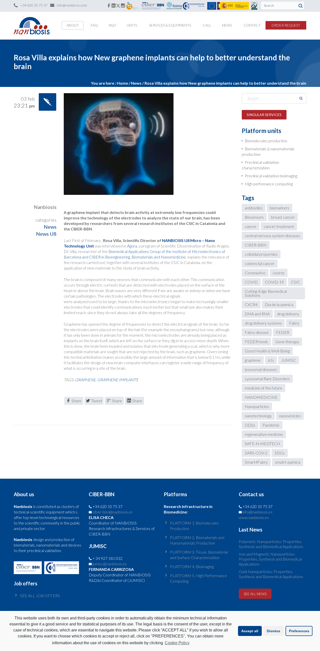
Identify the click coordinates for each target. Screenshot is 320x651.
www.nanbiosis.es (254, 517)
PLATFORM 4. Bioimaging (192, 566)
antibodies (253, 207)
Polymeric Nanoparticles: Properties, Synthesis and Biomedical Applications (271, 544)
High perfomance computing (269, 183)
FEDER (282, 332)
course (278, 272)
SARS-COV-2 (256, 452)
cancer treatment (279, 226)
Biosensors (254, 217)
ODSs (250, 425)
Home (122, 83)
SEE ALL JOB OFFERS (40, 595)
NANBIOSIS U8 (176, 240)
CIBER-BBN (255, 244)
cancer (250, 226)
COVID (251, 282)
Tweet (96, 400)
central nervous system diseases (272, 235)
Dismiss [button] (273, 631)
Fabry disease (257, 332)
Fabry (294, 323)
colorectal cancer (259, 263)
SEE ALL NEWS (255, 594)
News (136, 83)
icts (271, 360)
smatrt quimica (287, 462)
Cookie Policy (177, 643)
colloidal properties (261, 254)
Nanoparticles (257, 406)
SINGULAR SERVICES (264, 114)
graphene (85, 379)
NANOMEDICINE (261, 397)
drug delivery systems (263, 323)
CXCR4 (251, 304)
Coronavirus (255, 272)
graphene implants (117, 379)
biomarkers (279, 207)
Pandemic (271, 425)
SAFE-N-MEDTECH (262, 443)
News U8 (46, 234)
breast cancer (283, 217)
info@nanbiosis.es (257, 511)
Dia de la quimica (279, 304)
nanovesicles (290, 415)
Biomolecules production (266, 140)
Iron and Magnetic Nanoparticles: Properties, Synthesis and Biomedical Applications (270, 559)
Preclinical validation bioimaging (271, 175)
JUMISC (288, 360)
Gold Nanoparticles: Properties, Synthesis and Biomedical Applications (271, 574)
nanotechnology (258, 415)
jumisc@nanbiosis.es (109, 563)
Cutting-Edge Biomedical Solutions (266, 293)
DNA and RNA (257, 313)
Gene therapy (287, 341)
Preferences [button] (299, 631)
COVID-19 (274, 282)
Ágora (132, 245)
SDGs (279, 452)
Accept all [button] (249, 631)
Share (77, 400)
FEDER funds (256, 341)
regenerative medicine (264, 434)
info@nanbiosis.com (72, 5)
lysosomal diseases (261, 369)
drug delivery (288, 313)
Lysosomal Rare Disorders (267, 378)
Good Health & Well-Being (267, 350)
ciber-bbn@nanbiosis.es (112, 511)
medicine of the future (263, 387)
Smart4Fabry (256, 462)
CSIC (295, 282)
